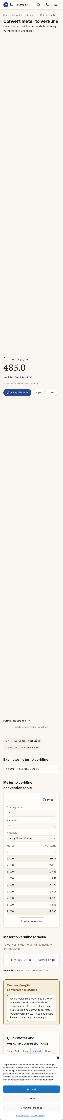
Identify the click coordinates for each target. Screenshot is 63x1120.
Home (6, 15)
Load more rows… (31, 921)
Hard (48, 1051)
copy (38, 392)
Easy (25, 1051)
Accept (31, 1089)
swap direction (19, 392)
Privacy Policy (38, 1115)
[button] (58, 1058)
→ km (51, 392)
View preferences (31, 1107)
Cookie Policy (23, 1115)
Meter (34, 15)
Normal (37, 1051)
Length (26, 15)
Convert (16, 15)
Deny (32, 1098)
